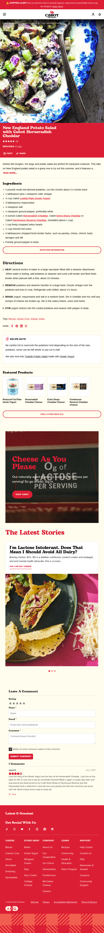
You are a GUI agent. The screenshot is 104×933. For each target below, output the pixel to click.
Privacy (46, 902)
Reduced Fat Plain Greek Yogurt (12, 400)
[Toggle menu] (4, 14)
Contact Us (86, 853)
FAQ (82, 859)
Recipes (12, 23)
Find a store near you (52, 414)
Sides (42, 318)
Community (67, 853)
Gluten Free (23, 318)
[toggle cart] (99, 14)
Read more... (10, 173)
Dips (26, 869)
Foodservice (49, 875)
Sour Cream (30, 875)
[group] (17, 703)
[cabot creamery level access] (11, 908)
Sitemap (34, 902)
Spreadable (11, 877)
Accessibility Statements (65, 902)
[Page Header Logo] (52, 14)
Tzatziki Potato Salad (36, 356)
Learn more (57, 6)
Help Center (86, 847)
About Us (48, 847)
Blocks (8, 847)
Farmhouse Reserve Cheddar (29, 220)
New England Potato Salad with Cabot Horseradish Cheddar (39, 23)
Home (5, 23)
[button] (49, 671)
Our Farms (48, 863)
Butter (27, 847)
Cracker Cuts (12, 853)
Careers (47, 891)
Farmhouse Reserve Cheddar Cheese (79, 402)
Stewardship (49, 869)
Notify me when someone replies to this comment (36, 749)
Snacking (10, 871)
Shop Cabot (22, 494)
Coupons (84, 875)
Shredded (10, 865)
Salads (34, 318)
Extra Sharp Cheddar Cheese (56, 400)
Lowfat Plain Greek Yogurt (35, 198)
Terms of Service (89, 902)
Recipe (12, 318)
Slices (8, 859)
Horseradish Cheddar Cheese (33, 400)
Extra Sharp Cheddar (68, 215)
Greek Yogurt (67, 356)
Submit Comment (20, 756)
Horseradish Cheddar (35, 215)
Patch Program (69, 869)
